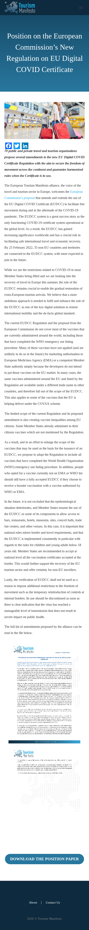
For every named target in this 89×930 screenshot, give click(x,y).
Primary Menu (81, 8)
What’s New (54, 38)
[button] (48, 51)
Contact (51, 45)
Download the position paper (44, 859)
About (50, 20)
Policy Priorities (56, 26)
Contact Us (53, 902)
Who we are (54, 32)
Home (50, 14)
